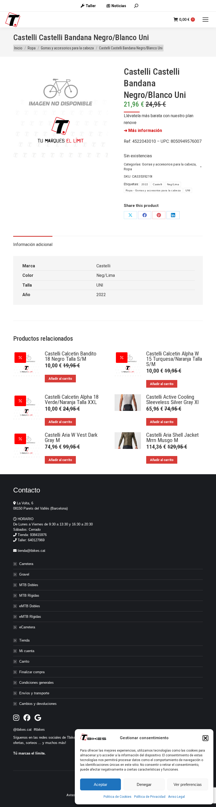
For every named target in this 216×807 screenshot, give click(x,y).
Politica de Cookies (117, 797)
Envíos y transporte (34, 693)
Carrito (24, 661)
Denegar (144, 784)
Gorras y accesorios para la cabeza (169, 164)
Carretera (26, 564)
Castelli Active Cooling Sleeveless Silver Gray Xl (172, 399)
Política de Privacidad (149, 797)
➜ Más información (143, 130)
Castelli (157, 184)
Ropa (128, 169)
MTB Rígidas (29, 595)
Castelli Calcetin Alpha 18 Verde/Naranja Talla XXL (72, 399)
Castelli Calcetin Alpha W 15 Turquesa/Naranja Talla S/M (174, 359)
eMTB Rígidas (30, 617)
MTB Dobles (28, 585)
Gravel (24, 574)
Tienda (24, 640)
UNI (187, 190)
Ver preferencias (188, 784)
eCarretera (27, 627)
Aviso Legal (176, 797)
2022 (144, 184)
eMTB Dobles (29, 606)
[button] (205, 738)
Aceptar (100, 784)
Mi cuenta (26, 651)
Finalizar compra (32, 672)
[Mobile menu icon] (205, 19)
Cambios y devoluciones (38, 704)
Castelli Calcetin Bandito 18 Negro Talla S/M (70, 356)
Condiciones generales (36, 683)
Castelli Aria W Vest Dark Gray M (71, 437)
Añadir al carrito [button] (60, 379)
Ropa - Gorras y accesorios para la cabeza (153, 190)
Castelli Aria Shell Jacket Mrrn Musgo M (172, 437)
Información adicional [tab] (32, 244)
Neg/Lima (173, 184)
